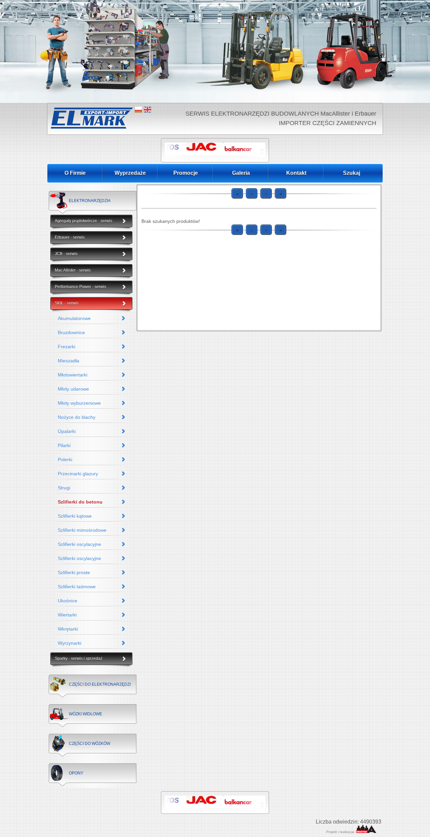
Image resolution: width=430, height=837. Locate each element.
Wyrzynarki (69, 643)
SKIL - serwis (67, 303)
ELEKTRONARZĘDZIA (90, 200)
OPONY (76, 773)
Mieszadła (68, 360)
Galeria (241, 173)
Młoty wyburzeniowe (79, 403)
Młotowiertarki (72, 374)
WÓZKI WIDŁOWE (85, 714)
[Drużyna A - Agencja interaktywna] (366, 832)
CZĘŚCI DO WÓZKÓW (89, 743)
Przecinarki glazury (78, 473)
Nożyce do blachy (76, 417)
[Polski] (138, 110)
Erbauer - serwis (70, 237)
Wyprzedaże (130, 173)
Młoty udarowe (73, 389)
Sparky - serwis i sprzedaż (78, 658)
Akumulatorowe (74, 318)
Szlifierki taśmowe (77, 586)
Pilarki (64, 445)
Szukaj (351, 173)
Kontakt (296, 173)
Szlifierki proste (74, 572)
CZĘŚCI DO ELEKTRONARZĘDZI (100, 684)
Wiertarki (67, 614)
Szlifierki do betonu (80, 502)
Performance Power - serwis (80, 286)
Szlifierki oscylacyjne (79, 544)
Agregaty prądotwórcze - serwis (83, 220)
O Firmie (75, 173)
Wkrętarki (68, 629)
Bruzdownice (71, 332)
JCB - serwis (66, 253)
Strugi (64, 487)
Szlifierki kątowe (75, 516)
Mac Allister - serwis (73, 270)
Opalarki (67, 431)
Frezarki (66, 346)
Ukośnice (67, 600)
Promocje (185, 173)
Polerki (65, 459)
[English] (147, 110)
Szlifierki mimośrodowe (82, 530)
